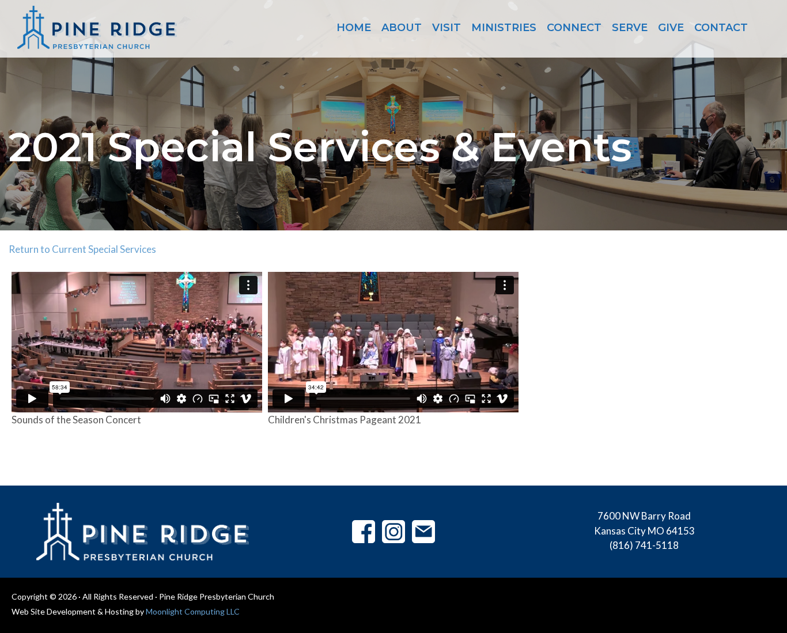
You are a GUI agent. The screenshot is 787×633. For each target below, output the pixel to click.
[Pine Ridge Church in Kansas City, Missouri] (97, 27)
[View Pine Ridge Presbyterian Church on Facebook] (363, 531)
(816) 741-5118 (644, 545)
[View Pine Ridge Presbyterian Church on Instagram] (393, 531)
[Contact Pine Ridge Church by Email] (423, 531)
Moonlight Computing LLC (193, 611)
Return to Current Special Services (82, 249)
